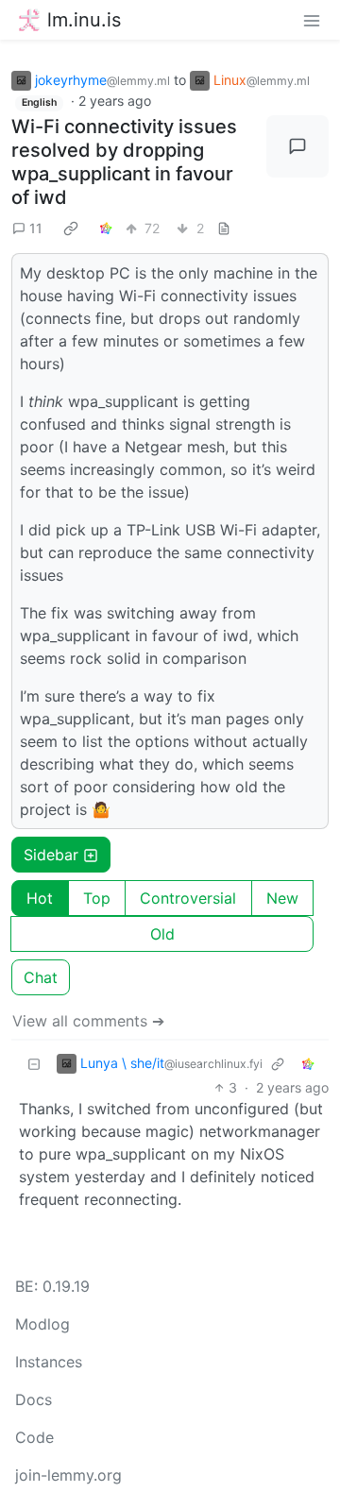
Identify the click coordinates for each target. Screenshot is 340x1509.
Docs (33, 1399)
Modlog (42, 1323)
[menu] (311, 20)
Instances (48, 1361)
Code (34, 1437)
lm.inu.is (84, 19)
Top (96, 898)
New (282, 898)
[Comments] (297, 146)
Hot (39, 898)
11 (35, 228)
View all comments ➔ (88, 1020)
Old (162, 933)
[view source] (224, 228)
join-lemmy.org (68, 1475)
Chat (41, 977)
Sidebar (51, 854)
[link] (71, 228)
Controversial (188, 898)
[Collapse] (34, 1062)
